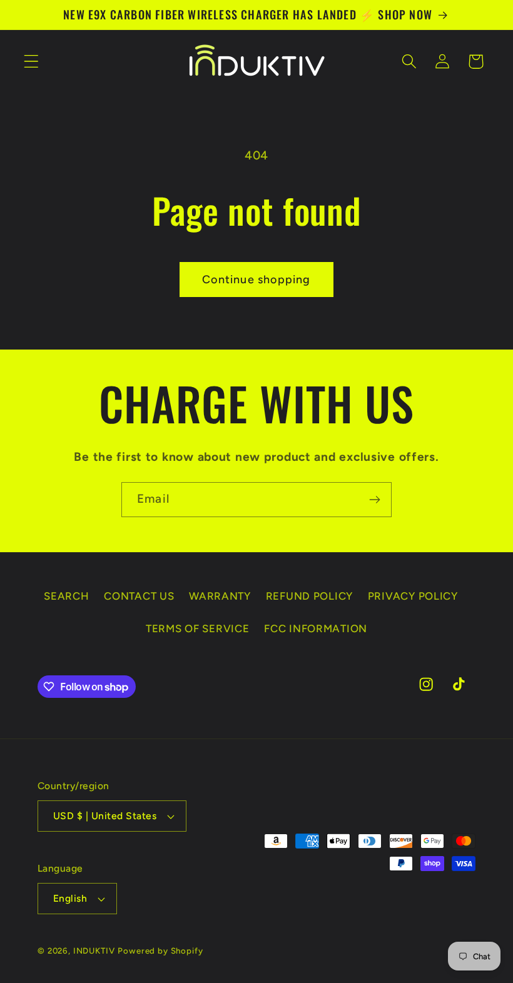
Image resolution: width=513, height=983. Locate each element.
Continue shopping (256, 279)
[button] (31, 61)
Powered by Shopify (160, 950)
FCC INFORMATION (315, 628)
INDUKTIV (94, 950)
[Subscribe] (374, 499)
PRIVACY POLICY (413, 596)
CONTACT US (139, 596)
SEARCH (66, 596)
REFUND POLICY (309, 596)
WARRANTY (220, 596)
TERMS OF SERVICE (198, 628)
